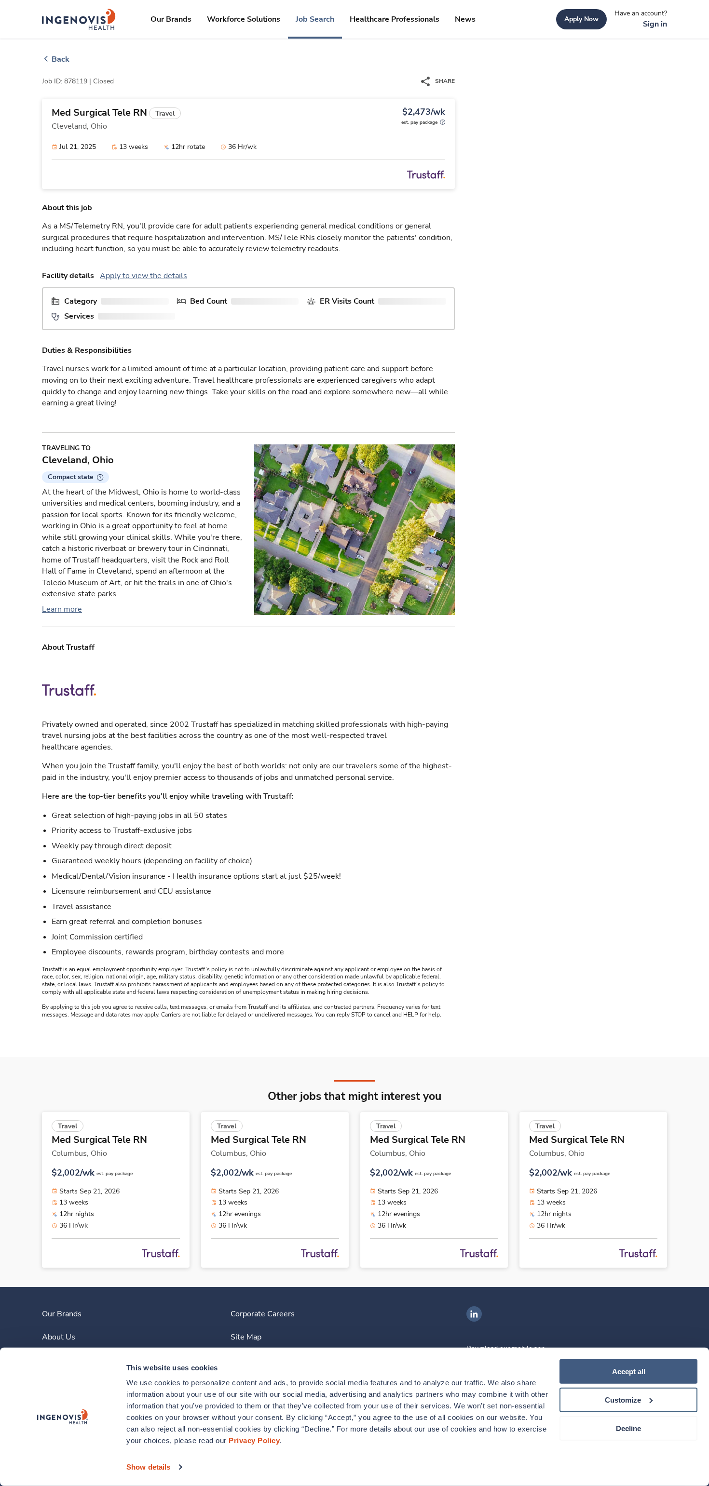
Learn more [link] (62, 609)
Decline (628, 1428)
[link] (79, 19)
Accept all (628, 1371)
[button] (75, 477)
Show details (148, 1467)
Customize (623, 1400)
